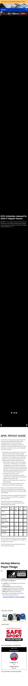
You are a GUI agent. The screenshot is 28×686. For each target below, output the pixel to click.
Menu (4, 9)
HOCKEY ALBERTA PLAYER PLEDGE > (14, 597)
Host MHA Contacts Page (15, 485)
